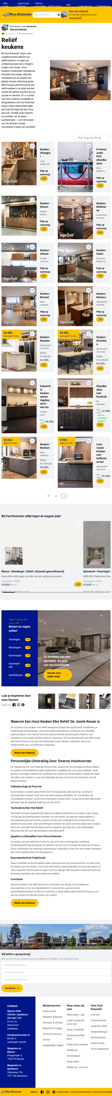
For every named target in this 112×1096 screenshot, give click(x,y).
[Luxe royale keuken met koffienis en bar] (75, 462)
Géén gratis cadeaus (77, 1044)
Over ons (95, 1014)
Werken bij (72, 1050)
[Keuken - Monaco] (75, 306)
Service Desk (49, 1011)
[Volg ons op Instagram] (18, 705)
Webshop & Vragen (52, 1028)
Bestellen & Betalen (52, 1017)
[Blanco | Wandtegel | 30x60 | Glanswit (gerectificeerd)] (41, 544)
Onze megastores (100, 1048)
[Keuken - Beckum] (19, 458)
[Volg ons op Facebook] (14, 705)
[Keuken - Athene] (19, 263)
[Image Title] (46, 701)
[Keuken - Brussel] (19, 306)
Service (46, 1039)
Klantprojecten (98, 1037)
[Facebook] (42, 1092)
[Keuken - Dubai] (75, 263)
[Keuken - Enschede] (75, 352)
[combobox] (47, 15)
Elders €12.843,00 (46, 456)
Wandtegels (15, 647)
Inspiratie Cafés (99, 1026)
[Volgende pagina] (64, 496)
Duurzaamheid (98, 1020)
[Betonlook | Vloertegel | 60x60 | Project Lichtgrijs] (95, 556)
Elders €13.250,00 (102, 350)
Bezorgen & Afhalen (53, 1022)
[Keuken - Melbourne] (75, 217)
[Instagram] (48, 1092)
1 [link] (48, 496)
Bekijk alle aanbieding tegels (14, 591)
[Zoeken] (59, 15)
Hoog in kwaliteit (75, 1029)
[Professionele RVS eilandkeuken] (75, 167)
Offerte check (98, 1043)
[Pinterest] (53, 1092)
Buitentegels (15, 655)
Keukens (12, 33)
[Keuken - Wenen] (19, 216)
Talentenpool (73, 1055)
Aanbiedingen (16, 675)
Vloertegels (14, 639)
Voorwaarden (62, 1092)
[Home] (16, 14)
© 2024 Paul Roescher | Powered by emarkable (91, 1092)
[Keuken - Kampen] (19, 351)
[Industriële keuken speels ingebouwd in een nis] (19, 406)
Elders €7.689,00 (45, 349)
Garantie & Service (52, 1034)
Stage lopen (73, 1061)
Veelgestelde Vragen (53, 1045)
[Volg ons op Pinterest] (22, 705)
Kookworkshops (99, 1031)
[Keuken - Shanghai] (19, 163)
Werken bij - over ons (77, 1067)
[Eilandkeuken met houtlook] (75, 405)
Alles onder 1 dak (75, 1014)
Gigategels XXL (14, 665)
